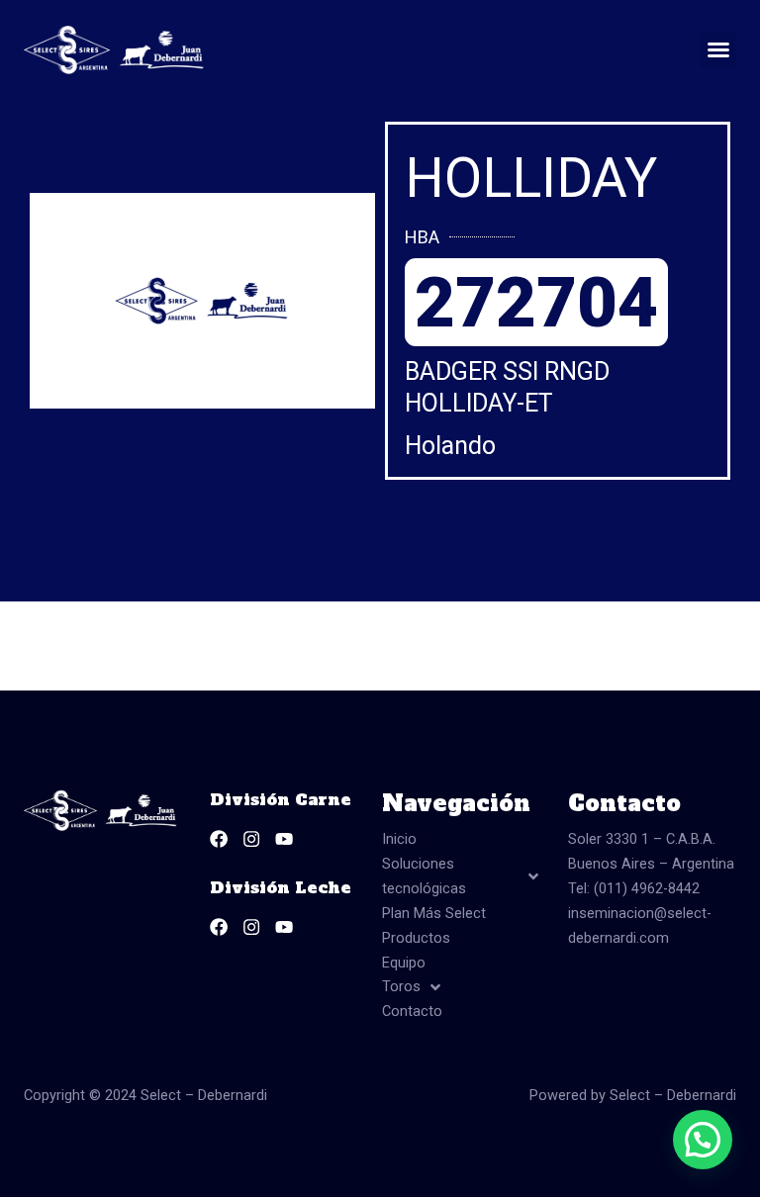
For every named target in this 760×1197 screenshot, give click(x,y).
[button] (718, 49)
